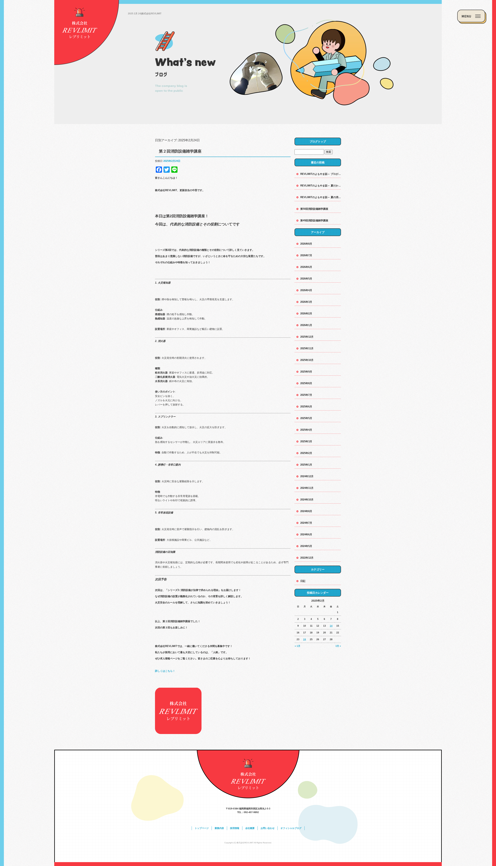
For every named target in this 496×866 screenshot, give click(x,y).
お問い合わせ (268, 828)
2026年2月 (306, 313)
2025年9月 (306, 371)
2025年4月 (306, 429)
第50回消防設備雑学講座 (314, 208)
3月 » (338, 646)
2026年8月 (306, 243)
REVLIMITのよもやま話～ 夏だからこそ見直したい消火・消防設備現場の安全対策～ (320, 185)
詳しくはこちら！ (165, 670)
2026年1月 (306, 325)
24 (304, 639)
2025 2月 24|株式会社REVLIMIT (144, 13)
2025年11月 (306, 348)
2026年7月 (306, 255)
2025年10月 (306, 360)
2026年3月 (306, 301)
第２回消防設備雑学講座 (180, 151)
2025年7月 (306, 394)
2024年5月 (306, 546)
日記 (302, 581)
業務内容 (219, 828)
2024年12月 (306, 476)
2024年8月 (306, 511)
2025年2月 (306, 453)
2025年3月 (306, 441)
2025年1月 (306, 464)
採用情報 (234, 828)
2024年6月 (306, 534)
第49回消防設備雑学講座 (314, 220)
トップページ (202, 828)
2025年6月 (306, 406)
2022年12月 (306, 557)
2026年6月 (306, 267)
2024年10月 (306, 499)
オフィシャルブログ (291, 828)
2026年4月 (306, 290)
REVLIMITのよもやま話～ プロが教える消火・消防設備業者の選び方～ (320, 174)
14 (331, 625)
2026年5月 (306, 278)
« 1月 (297, 646)
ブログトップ (318, 141)
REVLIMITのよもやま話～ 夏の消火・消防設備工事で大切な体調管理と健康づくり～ (320, 197)
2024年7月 (306, 522)
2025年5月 (306, 418)
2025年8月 (306, 383)
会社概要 (250, 828)
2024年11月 (306, 487)
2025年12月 (306, 336)
